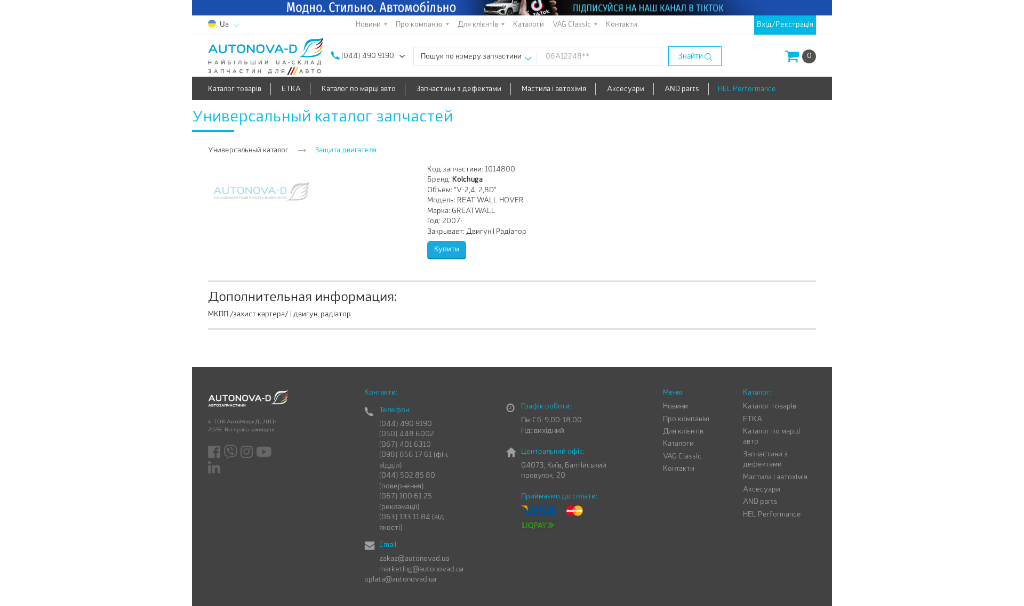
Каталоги (528, 24)
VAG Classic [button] (573, 24)
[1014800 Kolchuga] (261, 190)
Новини (675, 406)
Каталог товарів (234, 89)
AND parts (682, 89)
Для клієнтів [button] (479, 24)
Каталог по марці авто (359, 89)
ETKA (291, 89)
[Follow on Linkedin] (215, 468)
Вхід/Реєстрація (785, 24)
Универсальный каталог (248, 150)
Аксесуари (625, 89)
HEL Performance (747, 89)
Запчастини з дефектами (458, 89)
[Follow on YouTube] (264, 453)
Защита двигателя (346, 150)
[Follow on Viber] (231, 453)
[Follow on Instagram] (247, 453)
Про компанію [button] (420, 24)
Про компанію (686, 419)
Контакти (621, 24)
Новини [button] (369, 24)
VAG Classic (682, 456)
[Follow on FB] (215, 453)
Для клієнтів (683, 431)
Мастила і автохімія (554, 89)
